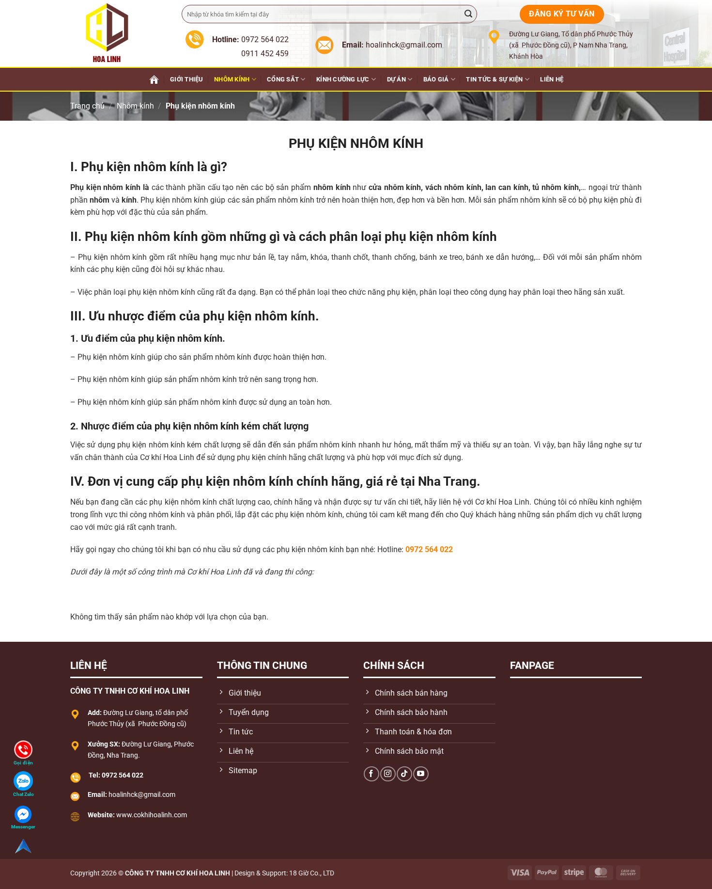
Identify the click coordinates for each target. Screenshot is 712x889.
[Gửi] (468, 14)
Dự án (396, 79)
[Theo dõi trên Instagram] (387, 773)
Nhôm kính (231, 79)
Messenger (23, 826)
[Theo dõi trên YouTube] (420, 773)
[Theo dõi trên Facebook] (371, 773)
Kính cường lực (343, 79)
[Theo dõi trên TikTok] (404, 773)
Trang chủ (87, 106)
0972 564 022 (429, 549)
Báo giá (436, 79)
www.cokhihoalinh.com (151, 815)
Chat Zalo (23, 794)
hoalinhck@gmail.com (141, 795)
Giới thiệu (186, 79)
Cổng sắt (283, 79)
